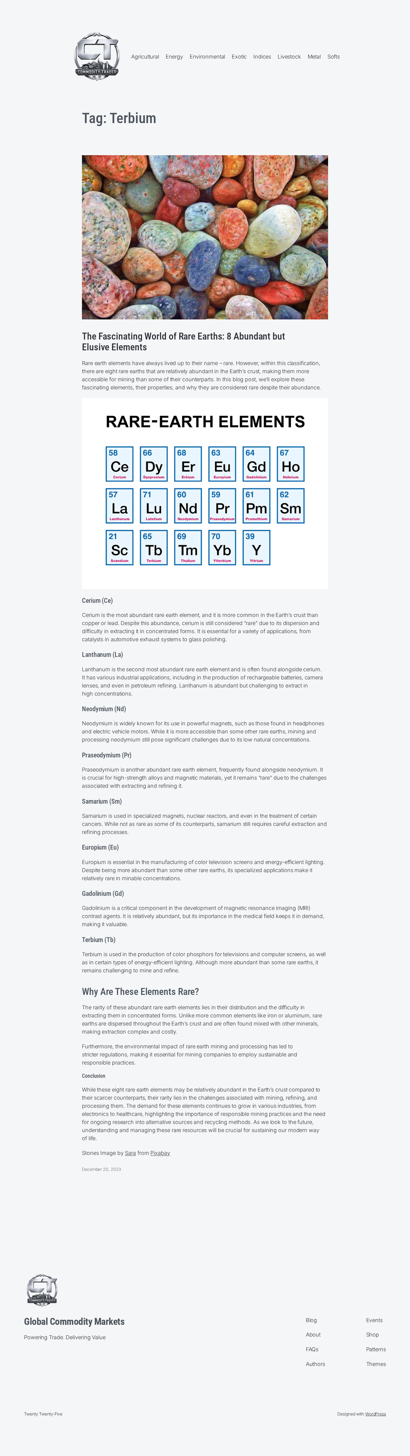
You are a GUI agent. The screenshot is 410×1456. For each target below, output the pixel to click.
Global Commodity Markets (74, 1321)
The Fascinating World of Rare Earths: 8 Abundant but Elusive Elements (183, 341)
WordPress (375, 1413)
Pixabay (160, 1153)
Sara (130, 1153)
